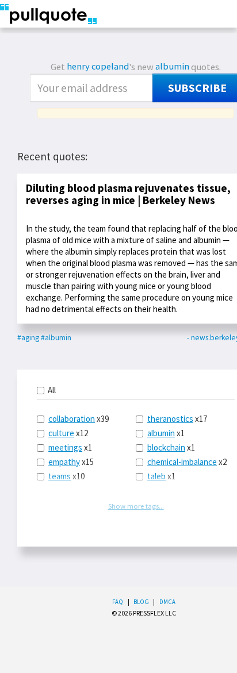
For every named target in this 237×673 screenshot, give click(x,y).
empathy (64, 461)
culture (61, 433)
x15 (71, 461)
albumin (172, 66)
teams (59, 476)
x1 (70, 447)
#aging (28, 338)
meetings (65, 447)
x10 (66, 476)
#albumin (56, 338)
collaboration (71, 418)
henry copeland (98, 66)
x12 (68, 433)
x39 (78, 418)
